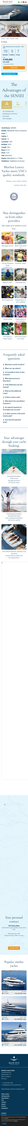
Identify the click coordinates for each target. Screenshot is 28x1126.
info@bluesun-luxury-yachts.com (12, 1085)
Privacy (3, 1106)
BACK (3, 38)
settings (16, 1120)
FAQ (2, 1100)
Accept (4, 1123)
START (7, 38)
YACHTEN (12, 38)
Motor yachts (5, 1094)
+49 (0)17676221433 (19, 2)
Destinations (5, 1098)
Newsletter (4, 1108)
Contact (3, 1102)
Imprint (3, 1104)
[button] (21, 2)
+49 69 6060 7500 (8, 1083)
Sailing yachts (5, 1096)
